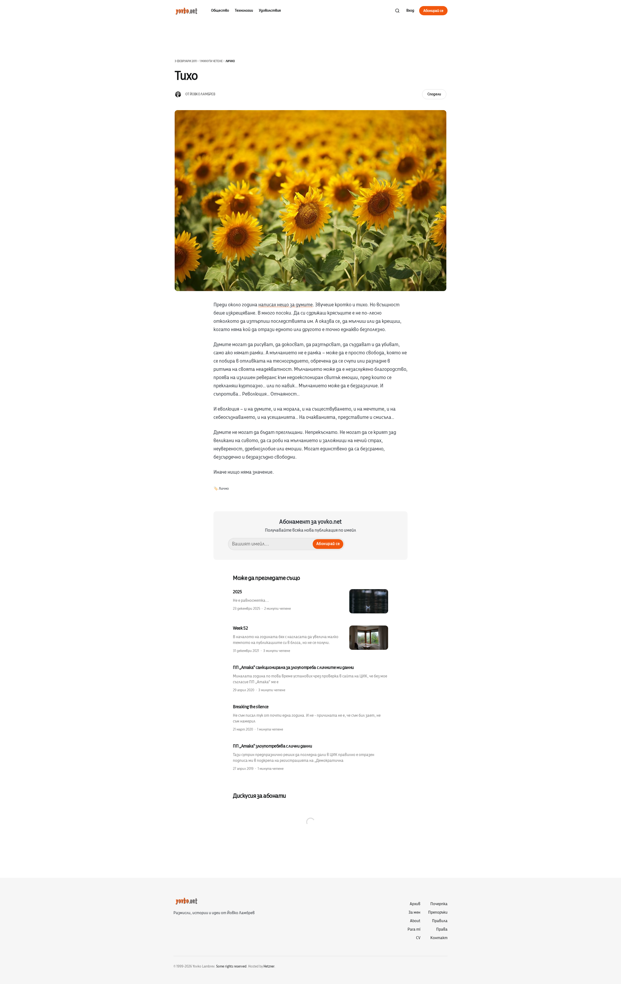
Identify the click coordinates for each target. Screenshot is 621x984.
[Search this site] (397, 10)
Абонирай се (433, 10)
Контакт (439, 938)
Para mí (414, 929)
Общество (220, 10)
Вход (410, 10)
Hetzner (268, 966)
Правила (440, 921)
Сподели (434, 94)
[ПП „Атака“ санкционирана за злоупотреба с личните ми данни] (310, 678)
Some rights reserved (231, 966)
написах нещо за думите (285, 304)
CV (418, 938)
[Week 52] (310, 639)
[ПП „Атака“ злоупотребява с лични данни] (310, 757)
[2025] (310, 601)
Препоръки (438, 912)
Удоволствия (270, 10)
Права (442, 929)
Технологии (244, 10)
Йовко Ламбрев (202, 94)
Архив (415, 904)
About (415, 921)
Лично (230, 61)
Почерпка (439, 904)
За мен (414, 912)
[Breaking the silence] (310, 717)
